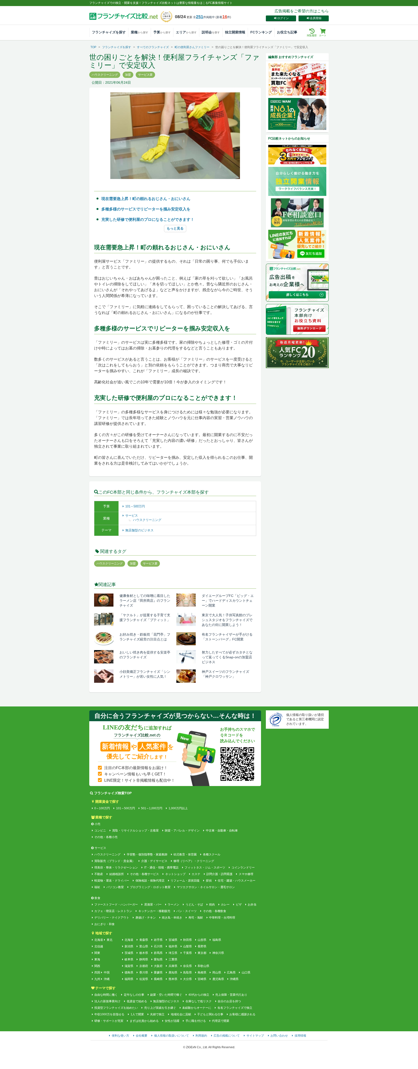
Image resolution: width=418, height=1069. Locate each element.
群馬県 (158, 953)
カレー (225, 904)
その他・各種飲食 (214, 911)
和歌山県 (203, 966)
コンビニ (100, 830)
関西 (97, 966)
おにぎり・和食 (104, 924)
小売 (97, 824)
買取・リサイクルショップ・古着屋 (135, 830)
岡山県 (216, 972)
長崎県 (158, 979)
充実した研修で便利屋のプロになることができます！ (147, 219)
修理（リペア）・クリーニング (193, 861)
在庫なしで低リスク (198, 1001)
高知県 (173, 972)
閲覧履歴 (312, 35)
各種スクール (211, 854)
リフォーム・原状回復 (185, 880)
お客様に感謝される (242, 1014)
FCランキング (261, 32)
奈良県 (187, 966)
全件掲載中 (204, 17)
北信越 (98, 946)
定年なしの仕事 (134, 994)
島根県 (202, 972)
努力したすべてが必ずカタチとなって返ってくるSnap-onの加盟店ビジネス (227, 657)
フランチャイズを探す (109, 32)
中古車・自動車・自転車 (222, 830)
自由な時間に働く (106, 994)
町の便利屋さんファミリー (192, 47)
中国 (107, 972)
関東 (97, 953)
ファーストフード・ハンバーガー (116, 904)
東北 (109, 940)
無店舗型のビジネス (139, 530)
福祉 (97, 887)
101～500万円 (135, 506)
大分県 (187, 979)
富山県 (143, 946)
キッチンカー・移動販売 (154, 911)
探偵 (208, 880)
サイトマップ (255, 1035)
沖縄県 (234, 979)
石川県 (158, 946)
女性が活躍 (172, 1021)
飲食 (97, 898)
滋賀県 (129, 966)
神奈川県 (218, 953)
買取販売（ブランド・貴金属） (114, 861)
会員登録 (315, 18)
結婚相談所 (116, 874)
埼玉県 (173, 953)
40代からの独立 (198, 994)
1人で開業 (137, 1014)
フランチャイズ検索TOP (113, 793)
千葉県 (187, 953)
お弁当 (252, 904)
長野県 (202, 946)
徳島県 (129, 972)
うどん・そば (194, 904)
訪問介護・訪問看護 (219, 874)
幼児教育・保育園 (185, 854)
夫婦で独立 (157, 1014)
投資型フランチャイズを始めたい (116, 1008)
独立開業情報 (235, 32)
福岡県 (129, 979)
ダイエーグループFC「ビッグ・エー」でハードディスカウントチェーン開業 (228, 600)
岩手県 (158, 940)
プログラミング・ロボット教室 (150, 887)
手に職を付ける (196, 1021)
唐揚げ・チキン (145, 917)
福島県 (216, 940)
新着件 (223, 17)
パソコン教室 (115, 887)
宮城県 (173, 940)
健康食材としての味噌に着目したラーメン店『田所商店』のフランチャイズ (144, 600)
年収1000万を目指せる (109, 1014)
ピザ (238, 904)
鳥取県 (187, 972)
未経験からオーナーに (196, 1008)
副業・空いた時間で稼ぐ (166, 994)
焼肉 (212, 904)
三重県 (173, 959)
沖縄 (107, 979)
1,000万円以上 (178, 808)
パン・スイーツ (186, 911)
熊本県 (173, 979)
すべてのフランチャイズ (153, 47)
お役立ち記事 (287, 32)
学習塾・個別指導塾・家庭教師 (147, 854)
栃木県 (143, 953)
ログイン (283, 18)
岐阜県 (129, 959)
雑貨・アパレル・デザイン (182, 830)
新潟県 (129, 946)
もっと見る (175, 228)
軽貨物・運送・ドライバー (111, 880)
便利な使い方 (120, 1035)
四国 (97, 972)
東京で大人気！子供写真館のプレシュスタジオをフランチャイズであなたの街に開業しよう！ (227, 620)
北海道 (98, 940)
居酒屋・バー (152, 904)
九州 (97, 979)
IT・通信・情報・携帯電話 (161, 867)
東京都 (202, 953)
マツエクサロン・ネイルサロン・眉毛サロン (206, 887)
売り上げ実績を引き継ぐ (160, 1008)
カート (322, 35)
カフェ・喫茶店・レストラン (113, 911)
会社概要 (141, 1035)
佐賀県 (143, 979)
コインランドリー (242, 867)
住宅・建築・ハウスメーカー (236, 880)
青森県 (143, 940)
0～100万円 (102, 808)
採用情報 (300, 1035)
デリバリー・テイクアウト (111, 917)
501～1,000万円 (151, 808)
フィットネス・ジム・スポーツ (205, 867)
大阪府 (158, 966)
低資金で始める (137, 1001)
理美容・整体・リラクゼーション (116, 867)
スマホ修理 (246, 874)
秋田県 (187, 940)
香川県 (143, 972)
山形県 (202, 940)
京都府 (143, 966)
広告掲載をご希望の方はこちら (302, 11)
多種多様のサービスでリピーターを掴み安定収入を (145, 209)
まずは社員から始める (144, 1021)
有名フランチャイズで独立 (234, 1008)
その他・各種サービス (144, 874)
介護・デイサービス (154, 861)
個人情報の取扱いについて (171, 1035)
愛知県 (158, 959)
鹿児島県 (218, 979)
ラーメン (173, 904)
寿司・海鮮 (195, 917)
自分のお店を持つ (229, 1001)
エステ (196, 874)
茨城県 (129, 953)
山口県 (246, 972)
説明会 (211, 32)
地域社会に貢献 (181, 1014)
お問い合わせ (279, 1035)
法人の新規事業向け (107, 1001)
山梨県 (187, 946)
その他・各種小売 (106, 837)
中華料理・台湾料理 (222, 917)
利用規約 (201, 1035)
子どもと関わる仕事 (210, 1014)
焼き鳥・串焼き (172, 917)
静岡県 (143, 959)
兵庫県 (173, 966)
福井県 (173, 946)
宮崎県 (202, 979)
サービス (131, 515)
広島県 (231, 972)
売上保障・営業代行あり (231, 994)
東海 (97, 959)
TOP (93, 47)
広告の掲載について (227, 1035)
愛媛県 (158, 972)
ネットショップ (175, 874)
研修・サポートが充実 (108, 1021)
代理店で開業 (220, 1021)
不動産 (98, 874)
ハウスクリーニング (147, 520)
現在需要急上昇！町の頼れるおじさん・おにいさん (145, 199)
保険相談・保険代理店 (149, 880)
